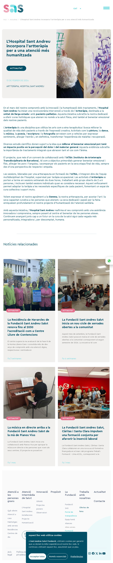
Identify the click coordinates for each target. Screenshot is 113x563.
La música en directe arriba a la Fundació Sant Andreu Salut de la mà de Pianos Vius (29, 431)
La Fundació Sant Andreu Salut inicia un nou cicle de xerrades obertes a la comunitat (82, 323)
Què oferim (12, 511)
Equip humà (70, 520)
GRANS (39, 501)
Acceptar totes (37, 556)
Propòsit (56, 492)
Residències (13, 530)
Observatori (41, 513)
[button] (16, 68)
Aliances (68, 523)
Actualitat (100, 492)
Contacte (99, 501)
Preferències (77, 556)
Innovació (42, 492)
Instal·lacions (27, 515)
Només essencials (57, 556)
